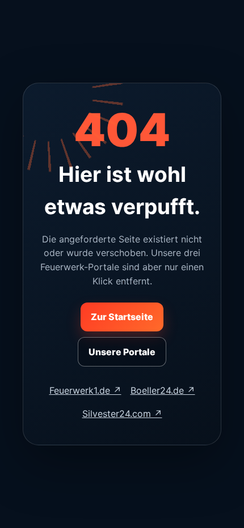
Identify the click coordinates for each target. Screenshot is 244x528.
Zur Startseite (122, 316)
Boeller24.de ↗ (163, 390)
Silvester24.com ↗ (122, 413)
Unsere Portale (122, 351)
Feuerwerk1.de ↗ (85, 390)
